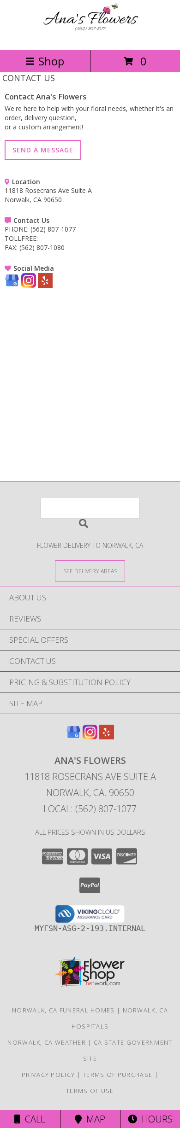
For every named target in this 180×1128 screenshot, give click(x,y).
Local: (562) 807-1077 (90, 808)
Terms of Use (90, 1091)
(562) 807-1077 (53, 229)
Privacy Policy (48, 1074)
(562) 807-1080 (42, 247)
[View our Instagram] (28, 285)
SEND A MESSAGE (42, 149)
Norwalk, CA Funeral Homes (63, 1010)
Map (93, 1119)
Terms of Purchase (117, 1074)
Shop (51, 61)
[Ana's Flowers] (90, 36)
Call (32, 1119)
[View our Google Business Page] (12, 285)
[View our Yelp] (45, 285)
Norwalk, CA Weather (46, 1042)
